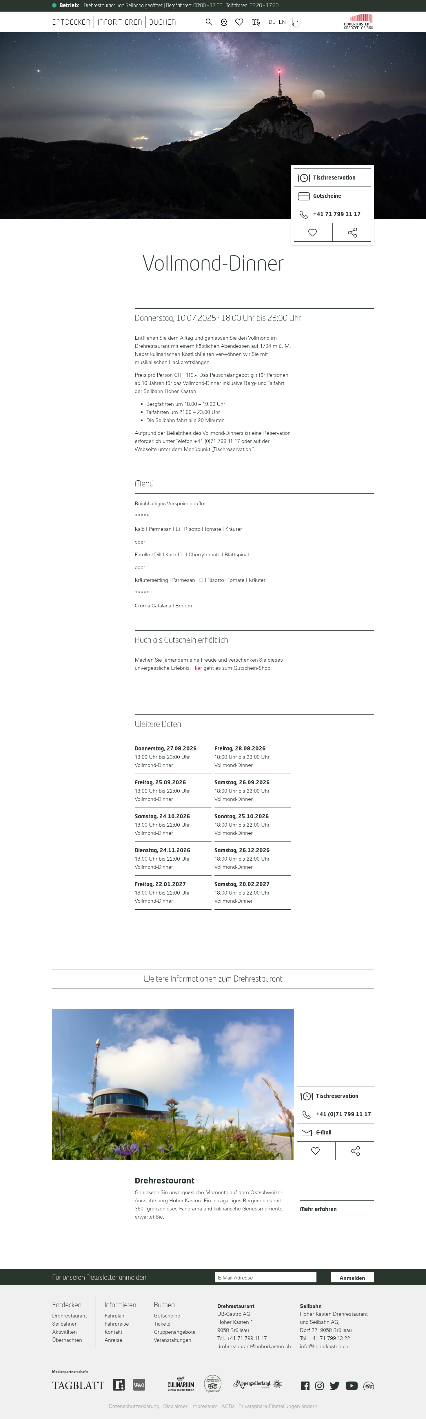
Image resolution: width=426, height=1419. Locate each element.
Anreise (113, 1340)
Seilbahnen (65, 1323)
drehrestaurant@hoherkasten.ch (254, 1346)
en (282, 22)
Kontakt (113, 1331)
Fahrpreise (117, 1323)
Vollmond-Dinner (166, 757)
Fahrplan (114, 1315)
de (272, 22)
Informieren (120, 22)
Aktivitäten (64, 1331)
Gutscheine (167, 1315)
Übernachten (67, 1340)
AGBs (228, 1406)
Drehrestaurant (69, 1315)
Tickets (162, 1323)
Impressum (204, 1406)
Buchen (162, 22)
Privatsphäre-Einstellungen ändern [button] (278, 1406)
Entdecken (71, 22)
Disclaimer (175, 1406)
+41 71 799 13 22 (329, 1338)
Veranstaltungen (172, 1340)
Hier (197, 668)
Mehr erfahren (318, 1209)
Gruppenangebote (175, 1331)
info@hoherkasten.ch (324, 1346)
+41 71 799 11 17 (247, 1338)
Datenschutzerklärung (134, 1406)
